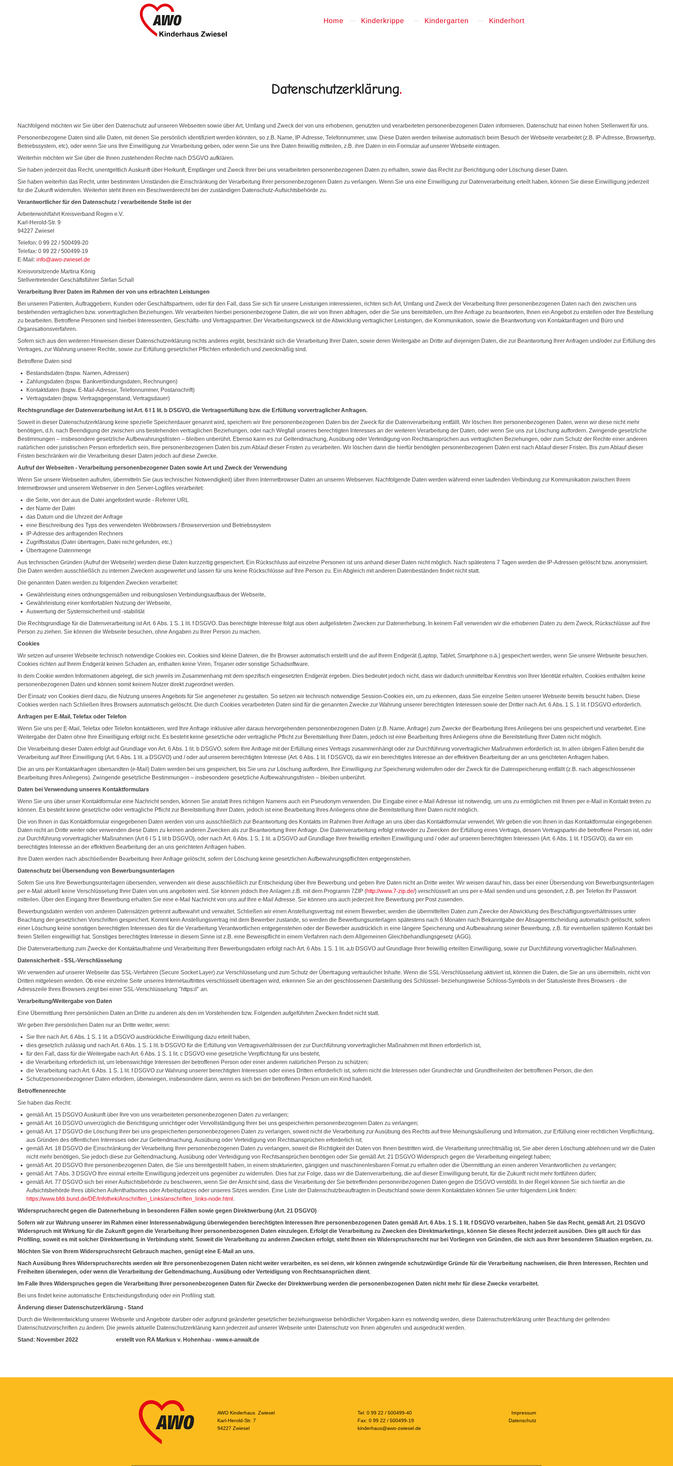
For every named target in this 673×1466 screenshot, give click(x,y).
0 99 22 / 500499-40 (389, 1413)
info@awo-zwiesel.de (63, 259)
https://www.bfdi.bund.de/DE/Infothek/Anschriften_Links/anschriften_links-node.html (129, 1199)
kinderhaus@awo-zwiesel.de (389, 1428)
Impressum (523, 1413)
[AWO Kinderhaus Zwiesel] (183, 21)
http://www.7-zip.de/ (390, 891)
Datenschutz (522, 1420)
